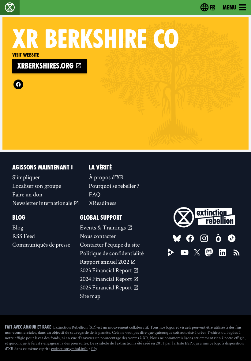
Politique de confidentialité (112, 253)
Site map (90, 296)
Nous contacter (98, 236)
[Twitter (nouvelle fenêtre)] (197, 252)
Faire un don (27, 194)
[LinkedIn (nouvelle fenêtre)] (222, 252)
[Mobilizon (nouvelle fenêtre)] (218, 238)
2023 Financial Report (106, 270)
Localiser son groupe (36, 186)
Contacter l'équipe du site (110, 244)
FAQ (94, 194)
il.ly (94, 348)
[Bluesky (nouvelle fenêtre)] (176, 238)
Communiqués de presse (41, 244)
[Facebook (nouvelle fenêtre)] (18, 84)
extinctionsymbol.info (69, 348)
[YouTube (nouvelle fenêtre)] (185, 252)
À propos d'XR (106, 177)
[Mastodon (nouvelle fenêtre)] (208, 252)
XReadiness (102, 203)
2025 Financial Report (106, 287)
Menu (229, 7)
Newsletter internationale (42, 203)
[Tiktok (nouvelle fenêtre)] (231, 238)
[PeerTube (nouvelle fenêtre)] (171, 252)
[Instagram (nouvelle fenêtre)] (204, 238)
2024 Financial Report (106, 279)
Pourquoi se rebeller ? (114, 186)
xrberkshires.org (46, 65)
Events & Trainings (103, 227)
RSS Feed (23, 236)
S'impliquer (26, 177)
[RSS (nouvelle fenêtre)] (237, 252)
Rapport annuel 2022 (105, 262)
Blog (17, 227)
